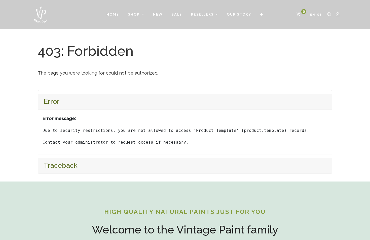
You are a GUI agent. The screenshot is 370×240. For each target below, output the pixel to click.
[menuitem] (113, 15)
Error (51, 101)
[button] (262, 15)
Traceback (61, 165)
